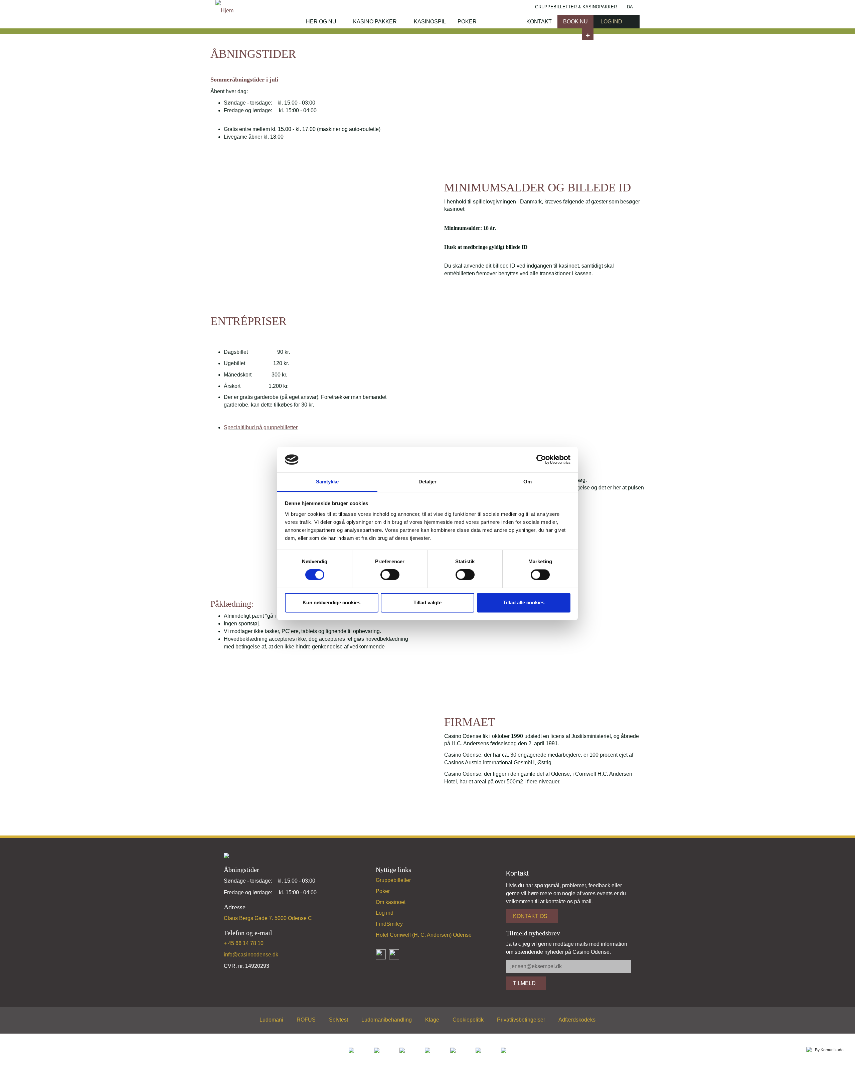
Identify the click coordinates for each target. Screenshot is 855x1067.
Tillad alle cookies (523, 602)
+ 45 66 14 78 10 (244, 943)
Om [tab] (527, 481)
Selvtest (338, 1020)
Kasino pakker (375, 21)
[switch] (389, 575)
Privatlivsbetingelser (521, 1020)
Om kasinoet (390, 902)
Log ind (384, 913)
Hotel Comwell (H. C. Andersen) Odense (424, 935)
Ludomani (271, 1020)
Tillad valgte (427, 602)
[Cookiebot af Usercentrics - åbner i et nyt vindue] (541, 460)
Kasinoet (500, 21)
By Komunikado (829, 1050)
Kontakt (539, 21)
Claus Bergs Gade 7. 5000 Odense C (268, 918)
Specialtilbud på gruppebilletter (261, 427)
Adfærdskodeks (576, 1020)
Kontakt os (530, 916)
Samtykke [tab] (327, 481)
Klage (432, 1020)
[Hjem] (224, 10)
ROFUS (306, 1020)
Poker (467, 21)
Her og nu (321, 21)
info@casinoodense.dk (251, 954)
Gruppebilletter (393, 880)
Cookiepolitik (468, 1020)
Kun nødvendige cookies (331, 602)
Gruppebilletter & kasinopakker (576, 6)
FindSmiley (389, 924)
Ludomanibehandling (386, 1020)
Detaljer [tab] (427, 481)
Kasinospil (430, 21)
